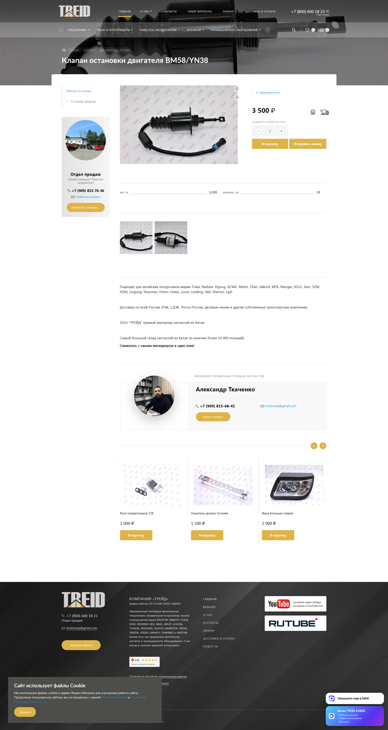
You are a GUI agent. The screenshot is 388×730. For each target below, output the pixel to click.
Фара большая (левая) (277, 513)
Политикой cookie (114, 697)
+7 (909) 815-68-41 (217, 405)
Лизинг (209, 631)
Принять (25, 712)
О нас (208, 615)
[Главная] (64, 50)
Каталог (209, 607)
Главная (210, 599)
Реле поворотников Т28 (136, 513)
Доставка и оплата (219, 638)
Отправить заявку (308, 144)
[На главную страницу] (74, 10)
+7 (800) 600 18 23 (308, 11)
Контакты (211, 623)
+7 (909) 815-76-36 (88, 190)
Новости (210, 646)
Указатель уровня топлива (209, 513)
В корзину (270, 144)
